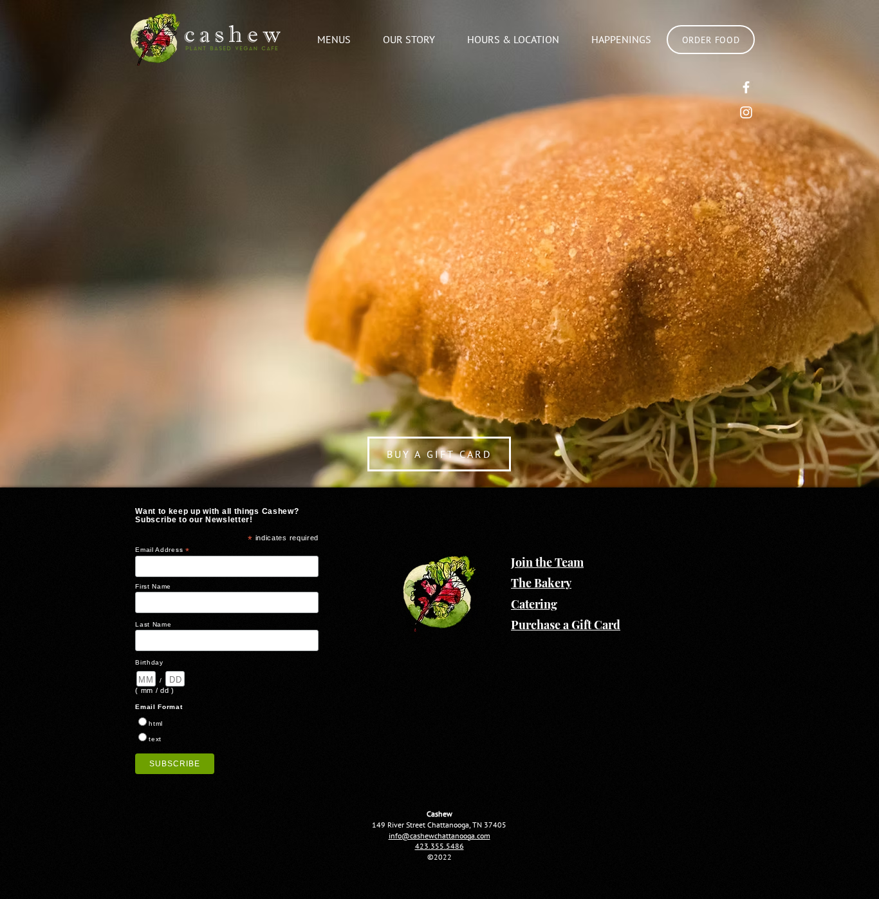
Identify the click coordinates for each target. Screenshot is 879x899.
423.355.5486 (439, 846)
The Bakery (541, 583)
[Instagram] (746, 112)
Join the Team (547, 562)
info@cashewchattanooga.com (439, 835)
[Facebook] (746, 87)
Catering (534, 604)
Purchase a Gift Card (565, 624)
